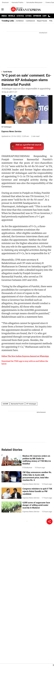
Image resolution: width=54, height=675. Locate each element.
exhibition (20, 21)
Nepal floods (42, 21)
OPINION (37, 16)
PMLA (51, 21)
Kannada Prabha (17, 2)
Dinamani (5, 2)
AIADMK (5, 404)
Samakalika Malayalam (34, 2)
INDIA (4, 16)
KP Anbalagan (31, 404)
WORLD (11, 16)
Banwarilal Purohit (17, 404)
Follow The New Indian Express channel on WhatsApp (25, 356)
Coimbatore (30, 21)
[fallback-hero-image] (11, 460)
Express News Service (11, 131)
